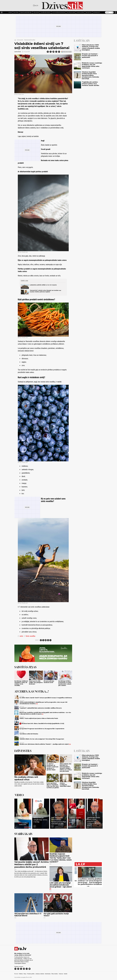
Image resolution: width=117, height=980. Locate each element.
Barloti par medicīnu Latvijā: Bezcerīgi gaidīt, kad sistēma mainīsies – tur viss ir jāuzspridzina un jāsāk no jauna (45, 713)
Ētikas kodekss (54, 973)
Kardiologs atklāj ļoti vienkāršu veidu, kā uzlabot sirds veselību (21, 683)
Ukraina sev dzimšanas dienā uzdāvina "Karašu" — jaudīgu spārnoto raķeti (44, 744)
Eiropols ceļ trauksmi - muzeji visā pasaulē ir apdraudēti (90, 55)
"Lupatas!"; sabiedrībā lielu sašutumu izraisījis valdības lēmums (41, 708)
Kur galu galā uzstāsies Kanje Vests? (56, 915)
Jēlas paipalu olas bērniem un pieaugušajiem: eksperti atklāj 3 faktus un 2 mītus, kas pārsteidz (66, 767)
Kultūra (16, 12)
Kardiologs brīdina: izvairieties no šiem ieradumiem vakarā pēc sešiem (64, 683)
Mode (10, 12)
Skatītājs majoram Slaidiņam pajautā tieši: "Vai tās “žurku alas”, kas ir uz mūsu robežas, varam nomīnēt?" (61, 858)
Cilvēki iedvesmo (45, 12)
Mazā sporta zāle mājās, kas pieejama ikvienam (36, 682)
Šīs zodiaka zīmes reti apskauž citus (26, 778)
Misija (25, 973)
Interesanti (96, 12)
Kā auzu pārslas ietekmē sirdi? (49, 681)
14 (36, 703)
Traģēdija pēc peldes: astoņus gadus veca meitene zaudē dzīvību (90, 83)
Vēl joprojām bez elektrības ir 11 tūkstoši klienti (27, 915)
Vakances (61, 973)
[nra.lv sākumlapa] (35, 5)
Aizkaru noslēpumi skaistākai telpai (65, 784)
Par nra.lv (16, 973)
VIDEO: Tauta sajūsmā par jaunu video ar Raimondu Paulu (39, 718)
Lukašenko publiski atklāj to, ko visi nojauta (43, 285)
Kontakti (65, 973)
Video (19, 795)
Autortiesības (48, 973)
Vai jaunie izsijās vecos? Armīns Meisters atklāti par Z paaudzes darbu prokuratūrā (31, 864)
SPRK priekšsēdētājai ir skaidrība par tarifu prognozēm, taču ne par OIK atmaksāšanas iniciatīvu (43, 702)
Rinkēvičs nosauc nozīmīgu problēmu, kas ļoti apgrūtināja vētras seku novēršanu (92, 65)
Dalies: (37, 640)
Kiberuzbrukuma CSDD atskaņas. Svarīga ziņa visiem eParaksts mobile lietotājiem (91, 47)
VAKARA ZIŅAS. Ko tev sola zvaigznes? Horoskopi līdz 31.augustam (42, 739)
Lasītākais (82, 40)
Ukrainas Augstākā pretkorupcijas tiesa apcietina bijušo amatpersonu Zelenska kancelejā (90, 75)
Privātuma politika (31, 973)
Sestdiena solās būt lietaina (29, 734)
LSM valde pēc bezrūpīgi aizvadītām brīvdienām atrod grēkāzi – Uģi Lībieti (61, 885)
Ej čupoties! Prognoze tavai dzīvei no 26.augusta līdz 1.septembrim (42, 728)
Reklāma (21, 973)
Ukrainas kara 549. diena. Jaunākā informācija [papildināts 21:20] (42, 723)
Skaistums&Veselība (29, 40)
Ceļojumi (36, 12)
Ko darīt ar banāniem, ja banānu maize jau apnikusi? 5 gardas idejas (52, 767)
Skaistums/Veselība (26, 12)
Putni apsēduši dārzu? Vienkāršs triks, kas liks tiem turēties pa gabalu (53, 785)
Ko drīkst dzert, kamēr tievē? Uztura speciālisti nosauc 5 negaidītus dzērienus (46, 697)
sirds (20, 636)
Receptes (88, 12)
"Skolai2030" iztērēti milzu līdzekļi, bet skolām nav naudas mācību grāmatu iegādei (45, 291)
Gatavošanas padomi (58, 12)
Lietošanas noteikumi (39, 973)
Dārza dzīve (80, 12)
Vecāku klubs (71, 12)
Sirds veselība (29, 636)
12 (69, 744)
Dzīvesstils (20, 40)
